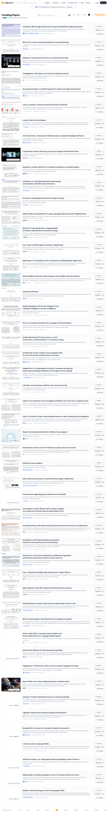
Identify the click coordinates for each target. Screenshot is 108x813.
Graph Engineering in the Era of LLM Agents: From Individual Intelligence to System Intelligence (41, 307)
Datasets (55, 3)
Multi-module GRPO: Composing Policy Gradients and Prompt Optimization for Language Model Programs (42, 634)
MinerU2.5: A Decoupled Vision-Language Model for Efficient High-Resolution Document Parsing (40, 229)
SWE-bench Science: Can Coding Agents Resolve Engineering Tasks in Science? (51, 759)
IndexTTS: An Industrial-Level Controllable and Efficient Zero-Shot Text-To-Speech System (55, 401)
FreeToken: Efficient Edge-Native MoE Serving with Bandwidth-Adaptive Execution (53, 27)
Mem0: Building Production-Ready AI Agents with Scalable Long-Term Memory (51, 276)
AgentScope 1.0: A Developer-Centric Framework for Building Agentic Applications (52, 260)
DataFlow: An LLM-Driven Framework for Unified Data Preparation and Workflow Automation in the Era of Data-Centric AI (47, 556)
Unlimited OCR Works (30, 292)
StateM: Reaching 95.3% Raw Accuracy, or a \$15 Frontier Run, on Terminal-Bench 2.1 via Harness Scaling (43, 338)
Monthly (84, 15)
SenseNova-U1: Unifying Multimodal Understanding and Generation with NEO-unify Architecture (42, 182)
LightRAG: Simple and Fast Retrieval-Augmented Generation (45, 713)
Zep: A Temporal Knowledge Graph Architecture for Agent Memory (47, 572)
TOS (19, 810)
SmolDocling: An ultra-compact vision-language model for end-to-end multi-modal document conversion (42, 354)
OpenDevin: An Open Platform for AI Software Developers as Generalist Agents (51, 167)
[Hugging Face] (57, 810)
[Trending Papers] (89, 15)
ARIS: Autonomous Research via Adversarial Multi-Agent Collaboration (48, 479)
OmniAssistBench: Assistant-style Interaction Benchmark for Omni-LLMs (49, 603)
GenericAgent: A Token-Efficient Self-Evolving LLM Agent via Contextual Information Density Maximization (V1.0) (43, 510)
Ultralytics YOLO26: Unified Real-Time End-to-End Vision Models (46, 697)
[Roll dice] (69, 15)
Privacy (28, 810)
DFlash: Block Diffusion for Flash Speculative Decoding (42, 650)
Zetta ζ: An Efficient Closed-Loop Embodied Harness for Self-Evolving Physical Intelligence (56, 416)
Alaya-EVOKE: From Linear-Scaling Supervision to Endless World (46, 681)
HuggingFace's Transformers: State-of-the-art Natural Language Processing (50, 666)
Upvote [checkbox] (100, 26)
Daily (74, 15)
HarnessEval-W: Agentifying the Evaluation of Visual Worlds (44, 494)
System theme (7, 810)
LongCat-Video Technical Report (34, 120)
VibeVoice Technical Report (32, 463)
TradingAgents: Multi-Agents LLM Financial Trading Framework (46, 73)
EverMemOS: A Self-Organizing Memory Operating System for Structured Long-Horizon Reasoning (41, 541)
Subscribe (69, 7)
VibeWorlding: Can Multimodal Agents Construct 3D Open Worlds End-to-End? (51, 775)
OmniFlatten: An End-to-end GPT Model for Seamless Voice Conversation (49, 447)
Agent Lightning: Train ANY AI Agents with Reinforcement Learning (47, 588)
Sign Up (103, 3)
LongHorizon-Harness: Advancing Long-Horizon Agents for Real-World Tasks (51, 151)
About (37, 810)
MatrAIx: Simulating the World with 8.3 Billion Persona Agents (45, 432)
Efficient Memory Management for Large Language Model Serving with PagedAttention (54, 214)
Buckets (73, 3)
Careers (48, 810)
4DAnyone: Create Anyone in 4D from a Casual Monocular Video (45, 58)
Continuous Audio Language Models (36, 744)
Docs (82, 3)
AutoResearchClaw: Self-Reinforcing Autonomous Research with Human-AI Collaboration (55, 525)
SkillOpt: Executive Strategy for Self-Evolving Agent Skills (43, 790)
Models (47, 3)
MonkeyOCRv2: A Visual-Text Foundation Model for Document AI (46, 728)
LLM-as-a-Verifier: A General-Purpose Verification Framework (45, 105)
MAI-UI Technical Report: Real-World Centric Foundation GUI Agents (47, 619)
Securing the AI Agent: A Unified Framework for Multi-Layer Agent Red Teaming (52, 89)
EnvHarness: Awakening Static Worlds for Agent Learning (43, 198)
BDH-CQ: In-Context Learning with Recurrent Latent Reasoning (46, 42)
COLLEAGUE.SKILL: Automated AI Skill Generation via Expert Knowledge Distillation (53, 136)
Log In (97, 3)
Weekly (79, 15)
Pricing (87, 3)
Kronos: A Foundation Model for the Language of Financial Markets (47, 323)
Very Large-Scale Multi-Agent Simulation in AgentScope (43, 245)
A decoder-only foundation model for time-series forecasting (45, 385)
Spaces (64, 3)
